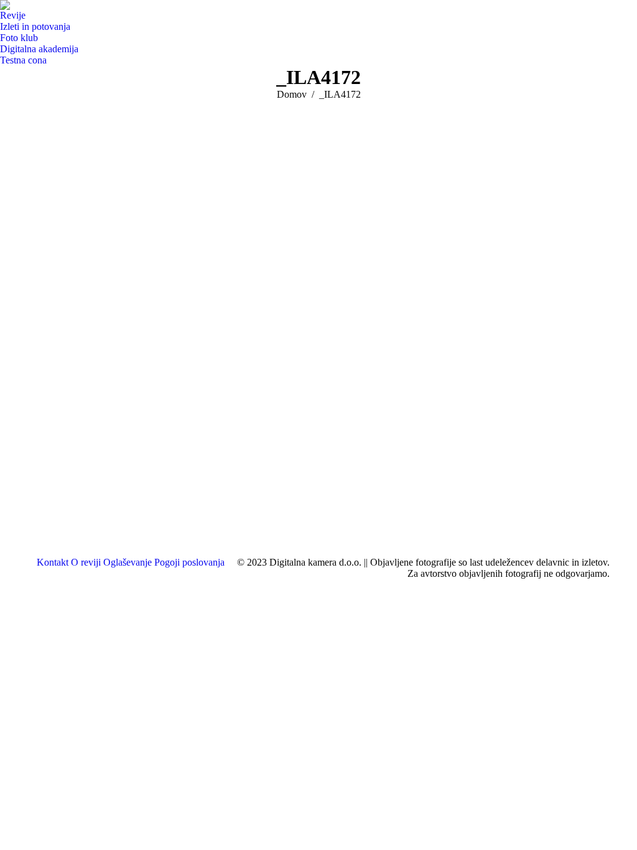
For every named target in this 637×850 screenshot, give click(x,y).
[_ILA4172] (318, 325)
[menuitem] (16, 15)
